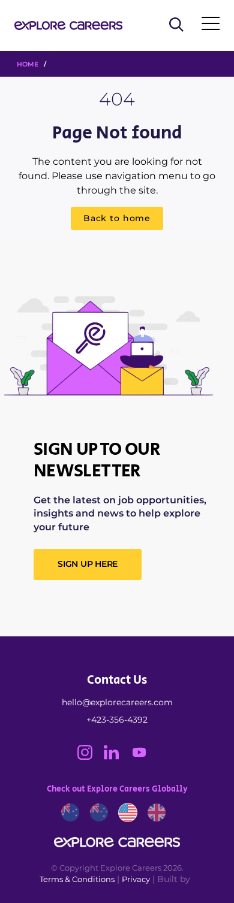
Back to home (117, 218)
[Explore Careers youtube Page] (143, 756)
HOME (27, 64)
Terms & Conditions (77, 879)
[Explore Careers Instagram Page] (90, 756)
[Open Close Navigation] (211, 26)
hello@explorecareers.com (117, 702)
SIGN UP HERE (88, 563)
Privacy (136, 879)
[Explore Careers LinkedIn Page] (117, 756)
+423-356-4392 (117, 719)
